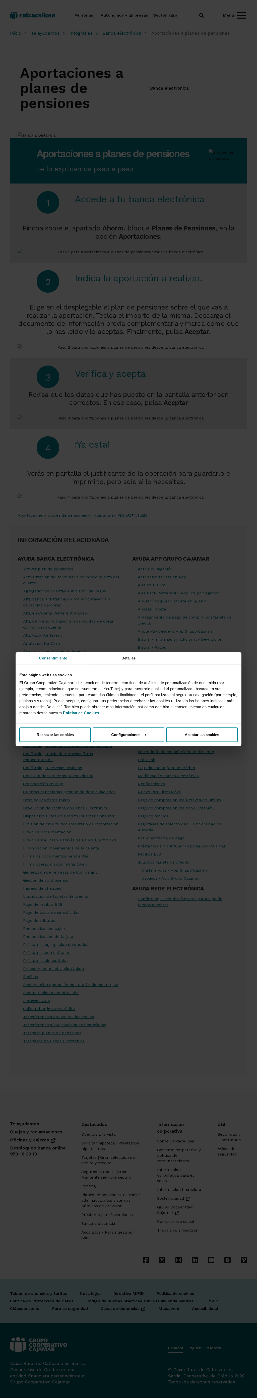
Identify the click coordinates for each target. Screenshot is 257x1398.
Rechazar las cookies (55, 735)
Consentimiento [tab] (53, 658)
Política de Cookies (81, 713)
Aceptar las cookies (202, 735)
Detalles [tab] (128, 658)
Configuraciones (125, 735)
